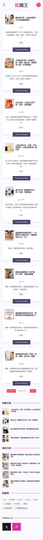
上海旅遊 (7, 504)
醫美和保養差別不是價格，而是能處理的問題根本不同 (25, 482)
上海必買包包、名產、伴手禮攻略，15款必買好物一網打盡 (26, 147)
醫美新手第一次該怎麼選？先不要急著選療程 (26, 19)
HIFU (21, 499)
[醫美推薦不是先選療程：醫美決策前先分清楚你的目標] (5, 456)
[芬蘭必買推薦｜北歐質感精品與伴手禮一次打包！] (5, 438)
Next (33, 391)
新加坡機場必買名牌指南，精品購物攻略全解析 (24, 429)
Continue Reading (21, 49)
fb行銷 (12, 499)
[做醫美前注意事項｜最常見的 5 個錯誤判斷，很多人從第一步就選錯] (5, 465)
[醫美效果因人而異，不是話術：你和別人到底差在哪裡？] (5, 474)
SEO (28, 499)
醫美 (21, 43)
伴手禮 (17, 504)
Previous (11, 391)
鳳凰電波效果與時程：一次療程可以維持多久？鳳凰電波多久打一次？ (26, 235)
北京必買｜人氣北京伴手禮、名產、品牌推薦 (25, 104)
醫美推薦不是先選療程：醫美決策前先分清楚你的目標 (25, 455)
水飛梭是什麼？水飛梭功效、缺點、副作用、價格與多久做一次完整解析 (26, 62)
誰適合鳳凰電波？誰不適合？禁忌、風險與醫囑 (25, 273)
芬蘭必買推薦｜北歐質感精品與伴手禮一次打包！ (25, 438)
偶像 (25, 504)
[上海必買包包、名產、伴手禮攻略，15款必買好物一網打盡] (5, 411)
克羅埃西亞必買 (22, 508)
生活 (21, 127)
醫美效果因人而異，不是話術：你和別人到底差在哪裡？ (25, 473)
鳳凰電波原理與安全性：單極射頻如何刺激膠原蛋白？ (26, 314)
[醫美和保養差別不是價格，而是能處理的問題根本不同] (5, 483)
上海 (35, 499)
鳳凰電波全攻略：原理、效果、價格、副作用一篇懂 (26, 355)
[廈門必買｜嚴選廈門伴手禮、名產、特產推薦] (5, 420)
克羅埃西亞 (8, 508)
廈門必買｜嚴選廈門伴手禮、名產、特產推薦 (25, 191)
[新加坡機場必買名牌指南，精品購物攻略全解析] (5, 429)
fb (5, 499)
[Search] (38, 5)
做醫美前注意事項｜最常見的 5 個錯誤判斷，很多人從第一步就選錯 (25, 464)
